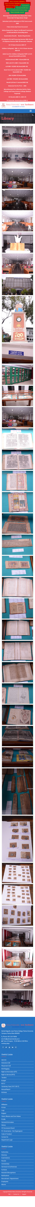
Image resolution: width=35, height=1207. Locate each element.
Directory (4, 1155)
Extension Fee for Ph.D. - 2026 (17, 86)
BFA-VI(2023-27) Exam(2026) (17, 75)
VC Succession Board (7, 1128)
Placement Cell (6, 1066)
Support (24, 1194)
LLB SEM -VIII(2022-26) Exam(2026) (17, 79)
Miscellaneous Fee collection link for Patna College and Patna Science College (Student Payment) (17, 91)
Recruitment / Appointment (9, 1178)
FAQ (9, 1194)
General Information (7, 1122)
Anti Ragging (5, 1069)
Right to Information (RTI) (9, 1072)
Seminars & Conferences (9, 1167)
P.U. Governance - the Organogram (12, 1131)
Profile (3, 1119)
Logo (2, 1110)
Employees (4, 1181)
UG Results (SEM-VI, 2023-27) (17, 97)
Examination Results (10, 36)
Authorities (4, 1152)
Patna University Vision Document (17, 27)
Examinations (5, 1158)
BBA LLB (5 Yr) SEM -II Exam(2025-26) (17, 63)
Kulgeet (3, 1113)
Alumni (3, 1184)
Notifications (5, 1175)
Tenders (4, 1077)
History (3, 1125)
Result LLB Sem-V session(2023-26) (17, 82)
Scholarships (5, 1164)
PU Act (3, 1107)
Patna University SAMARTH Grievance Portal (17, 4)
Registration (9, 8)
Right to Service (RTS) (8, 1074)
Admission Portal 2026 (12, 6)
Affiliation (4, 1104)
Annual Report (5, 1089)
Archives (4, 1092)
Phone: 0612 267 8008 (10, 1036)
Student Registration (24, 36)
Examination (25, 6)
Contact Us (4, 1137)
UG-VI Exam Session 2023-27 (17, 45)
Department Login (7, 1140)
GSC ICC (3, 1060)
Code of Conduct (6, 1134)
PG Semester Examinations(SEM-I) (17, 100)
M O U (3, 1083)
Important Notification (22, 8)
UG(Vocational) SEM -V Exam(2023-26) (17, 59)
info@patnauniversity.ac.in (11, 1039)
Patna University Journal (17, 12)
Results (3, 1161)
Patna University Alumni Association (17, 10)
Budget (3, 1080)
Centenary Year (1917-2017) (10, 1086)
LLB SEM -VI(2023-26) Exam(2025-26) (17, 66)
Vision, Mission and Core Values (11, 1116)
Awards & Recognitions (8, 1172)
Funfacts (4, 1170)
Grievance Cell (5, 1063)
